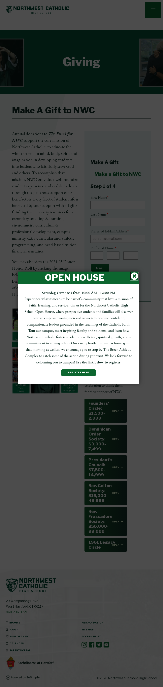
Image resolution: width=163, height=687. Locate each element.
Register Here (78, 372)
